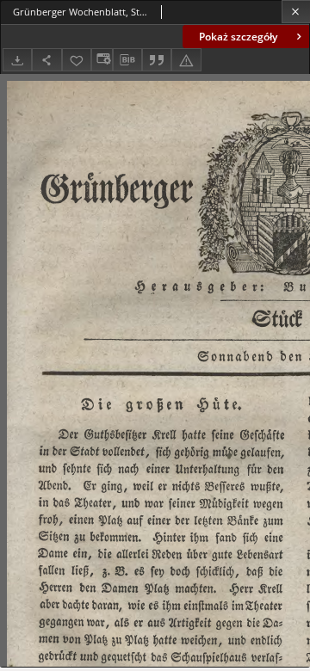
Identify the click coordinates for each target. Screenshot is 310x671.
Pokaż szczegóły (238, 36)
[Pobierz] (17, 59)
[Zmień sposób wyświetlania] (101, 59)
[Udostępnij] (46, 59)
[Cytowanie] (156, 59)
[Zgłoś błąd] (186, 59)
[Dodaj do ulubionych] (76, 59)
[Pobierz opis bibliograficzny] (127, 60)
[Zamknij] (296, 11)
